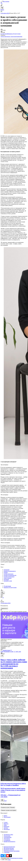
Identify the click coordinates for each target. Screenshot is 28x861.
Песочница (7, 829)
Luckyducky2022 (5, 13)
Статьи (5, 822)
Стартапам (6, 852)
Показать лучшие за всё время (8, 810)
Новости (6, 823)
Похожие (12, 807)
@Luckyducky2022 (5, 603)
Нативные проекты (9, 849)
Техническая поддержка (16, 858)
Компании (6, 826)
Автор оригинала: (11, 36)
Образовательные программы (11, 851)
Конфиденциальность (9, 841)
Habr (9, 859)
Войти (5, 815)
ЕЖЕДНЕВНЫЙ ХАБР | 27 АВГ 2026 (11, 651)
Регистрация (7, 817)
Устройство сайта (8, 834)
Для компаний (7, 837)
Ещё (5, 800)
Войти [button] (2, 9)
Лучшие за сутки (5, 807)
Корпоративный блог (9, 846)
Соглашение (7, 840)
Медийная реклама (9, 848)
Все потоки (6, 1)
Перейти (3, 648)
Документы (7, 838)
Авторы (6, 828)
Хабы (5, 825)
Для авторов (7, 836)
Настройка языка (5, 858)
